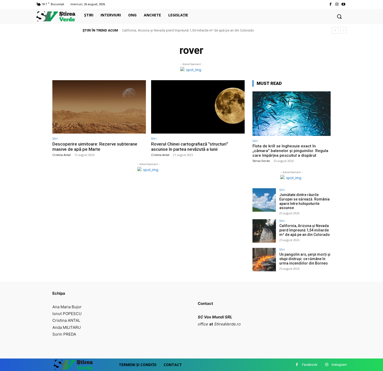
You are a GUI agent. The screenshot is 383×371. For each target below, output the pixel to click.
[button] (339, 16)
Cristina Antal (61, 155)
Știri (55, 138)
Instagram (339, 365)
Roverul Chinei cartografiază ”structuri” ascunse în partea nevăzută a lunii (189, 146)
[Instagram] (337, 4)
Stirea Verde (261, 161)
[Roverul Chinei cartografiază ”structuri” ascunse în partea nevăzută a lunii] (198, 107)
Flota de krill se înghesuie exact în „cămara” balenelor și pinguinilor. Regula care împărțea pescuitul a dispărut (290, 151)
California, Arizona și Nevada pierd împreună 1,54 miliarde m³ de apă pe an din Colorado (188, 30)
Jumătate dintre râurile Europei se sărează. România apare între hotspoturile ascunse (304, 201)
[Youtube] (343, 4)
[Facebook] (330, 4)
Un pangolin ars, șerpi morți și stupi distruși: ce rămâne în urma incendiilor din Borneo (304, 258)
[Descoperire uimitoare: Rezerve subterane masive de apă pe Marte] (99, 107)
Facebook (309, 365)
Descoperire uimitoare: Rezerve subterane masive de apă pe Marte (94, 146)
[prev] (335, 30)
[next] (343, 30)
